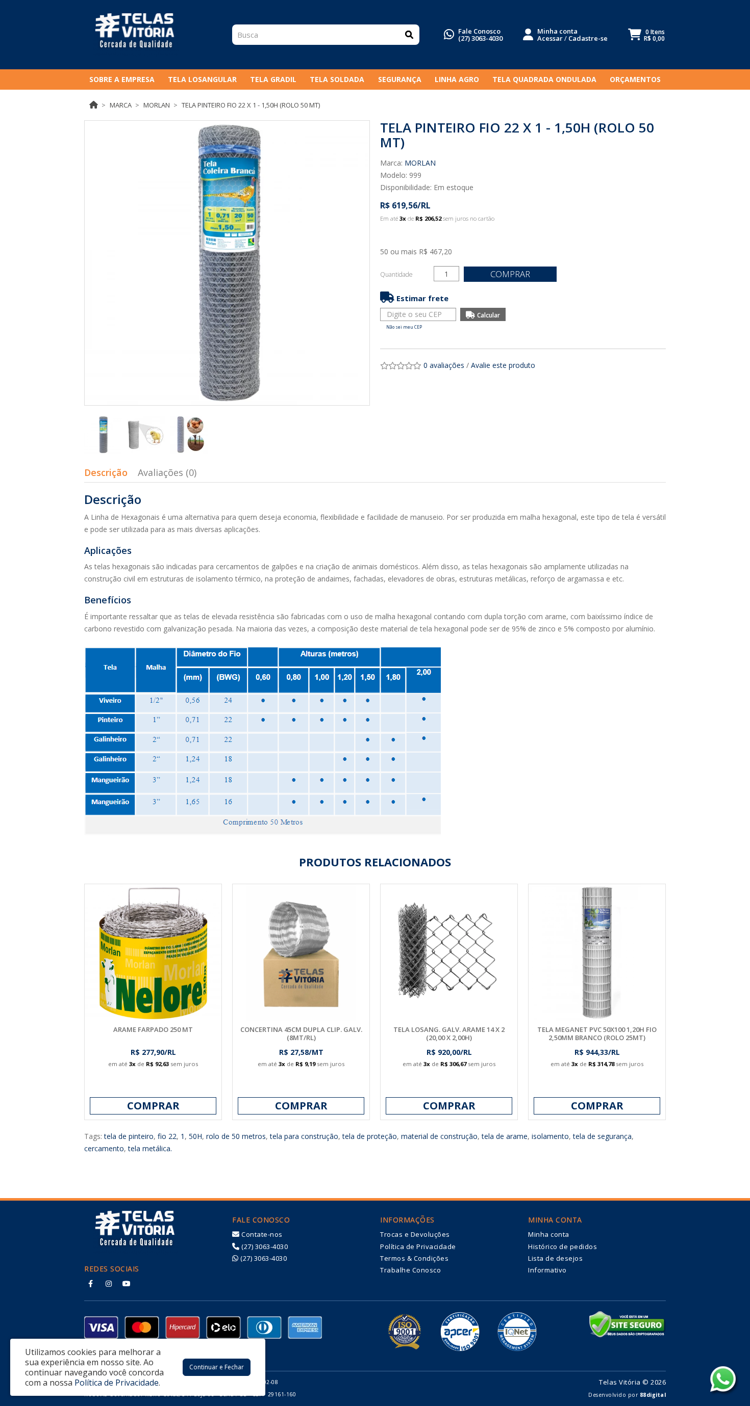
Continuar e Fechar (216, 1367)
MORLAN (156, 105)
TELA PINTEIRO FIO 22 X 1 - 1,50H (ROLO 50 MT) (251, 105)
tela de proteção (369, 1136)
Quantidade (396, 274)
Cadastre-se (588, 38)
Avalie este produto (503, 365)
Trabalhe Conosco (410, 1270)
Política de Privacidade (418, 1246)
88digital (653, 1394)
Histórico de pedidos (562, 1246)
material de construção (439, 1136)
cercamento (104, 1148)
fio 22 (167, 1136)
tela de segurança (602, 1136)
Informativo (547, 1270)
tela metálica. (150, 1148)
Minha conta (548, 1234)
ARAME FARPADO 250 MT (153, 1029)
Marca (121, 105)
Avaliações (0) (167, 472)
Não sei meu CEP (404, 327)
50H (195, 1136)
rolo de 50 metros (236, 1136)
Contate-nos (261, 1234)
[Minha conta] (528, 33)
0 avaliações (443, 365)
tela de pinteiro (129, 1136)
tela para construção (304, 1136)
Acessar (550, 38)
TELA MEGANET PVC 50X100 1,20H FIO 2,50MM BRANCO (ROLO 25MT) (597, 1033)
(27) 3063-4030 (480, 38)
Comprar (510, 274)
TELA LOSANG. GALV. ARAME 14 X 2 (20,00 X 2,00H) (449, 1033)
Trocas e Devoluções (415, 1234)
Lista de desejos (555, 1258)
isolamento (550, 1136)
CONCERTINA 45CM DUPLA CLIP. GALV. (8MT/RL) (301, 1033)
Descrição (106, 472)
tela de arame (505, 1136)
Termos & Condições (414, 1258)
